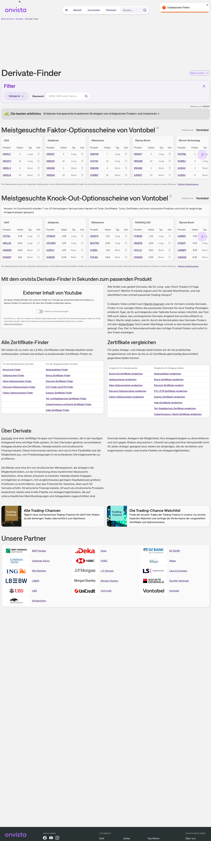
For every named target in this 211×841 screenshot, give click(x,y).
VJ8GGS (182, 257)
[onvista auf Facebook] (45, 838)
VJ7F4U (94, 161)
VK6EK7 (50, 154)
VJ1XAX (182, 168)
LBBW (35, 580)
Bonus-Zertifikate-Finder (58, 375)
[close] (206, 5)
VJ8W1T (138, 175)
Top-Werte (153, 838)
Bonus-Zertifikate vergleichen (169, 379)
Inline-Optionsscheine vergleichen (126, 385)
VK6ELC (7, 168)
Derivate (19, 19)
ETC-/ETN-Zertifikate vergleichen (170, 391)
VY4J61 (94, 257)
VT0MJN (50, 236)
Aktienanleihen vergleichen (167, 373)
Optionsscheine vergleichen (123, 379)
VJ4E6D (50, 257)
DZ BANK (174, 550)
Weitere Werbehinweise (188, 184)
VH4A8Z (138, 257)
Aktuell (77, 10)
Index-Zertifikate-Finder (57, 410)
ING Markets (39, 570)
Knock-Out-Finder (12, 369)
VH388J (182, 161)
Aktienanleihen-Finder (57, 369)
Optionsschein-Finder (13, 375)
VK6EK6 (50, 168)
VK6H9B (138, 161)
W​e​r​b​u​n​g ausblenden (132, 42)
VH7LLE (138, 250)
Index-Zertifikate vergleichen (168, 402)
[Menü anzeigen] (66, 10)
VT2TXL (6, 236)
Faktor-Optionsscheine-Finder (18, 392)
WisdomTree (39, 600)
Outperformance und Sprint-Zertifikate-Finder (68, 404)
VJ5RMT (94, 175)
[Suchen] (144, 10)
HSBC (104, 560)
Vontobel (174, 590)
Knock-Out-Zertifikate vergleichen (126, 373)
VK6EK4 (50, 175)
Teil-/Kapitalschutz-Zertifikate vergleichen (175, 408)
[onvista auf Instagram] (57, 838)
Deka (103, 550)
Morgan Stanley (109, 580)
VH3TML (182, 154)
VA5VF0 (94, 236)
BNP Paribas (39, 550)
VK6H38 (94, 168)
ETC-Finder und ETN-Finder (59, 387)
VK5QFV (7, 161)
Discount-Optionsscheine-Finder (19, 387)
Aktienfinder (126, 324)
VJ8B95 (182, 236)
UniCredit (106, 590)
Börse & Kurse (7, 19)
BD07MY (94, 243)
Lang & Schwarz (178, 570)
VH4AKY (7, 257)
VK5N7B (138, 243)
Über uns (190, 838)
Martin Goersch (154, 304)
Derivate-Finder (31, 19)
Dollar (126, 838)
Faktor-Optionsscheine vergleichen (126, 396)
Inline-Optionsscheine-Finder (17, 381)
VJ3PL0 (50, 250)
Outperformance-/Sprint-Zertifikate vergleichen (178, 414)
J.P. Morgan (107, 570)
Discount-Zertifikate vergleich (169, 385)
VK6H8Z (138, 168)
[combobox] (68, 96)
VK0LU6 (7, 243)
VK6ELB (7, 175)
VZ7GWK (51, 243)
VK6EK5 (50, 161)
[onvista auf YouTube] (51, 838)
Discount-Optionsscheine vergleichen (127, 391)
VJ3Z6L (94, 250)
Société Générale (179, 580)
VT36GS (138, 236)
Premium (111, 10)
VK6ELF (7, 154)
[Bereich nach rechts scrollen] (202, 155)
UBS (34, 590)
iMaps (172, 560)
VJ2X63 (181, 175)
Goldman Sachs (41, 560)
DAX (101, 838)
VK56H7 (138, 154)
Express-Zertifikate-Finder (59, 392)
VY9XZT (182, 243)
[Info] (157, 128)
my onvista (94, 10)
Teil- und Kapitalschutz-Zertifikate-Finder (66, 398)
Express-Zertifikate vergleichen (169, 396)
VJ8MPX (182, 250)
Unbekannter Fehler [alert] (177, 7)
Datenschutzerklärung (13, 324)
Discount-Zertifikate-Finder (59, 381)
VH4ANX (7, 250)
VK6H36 (94, 154)
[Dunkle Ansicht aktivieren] (20, 1)
